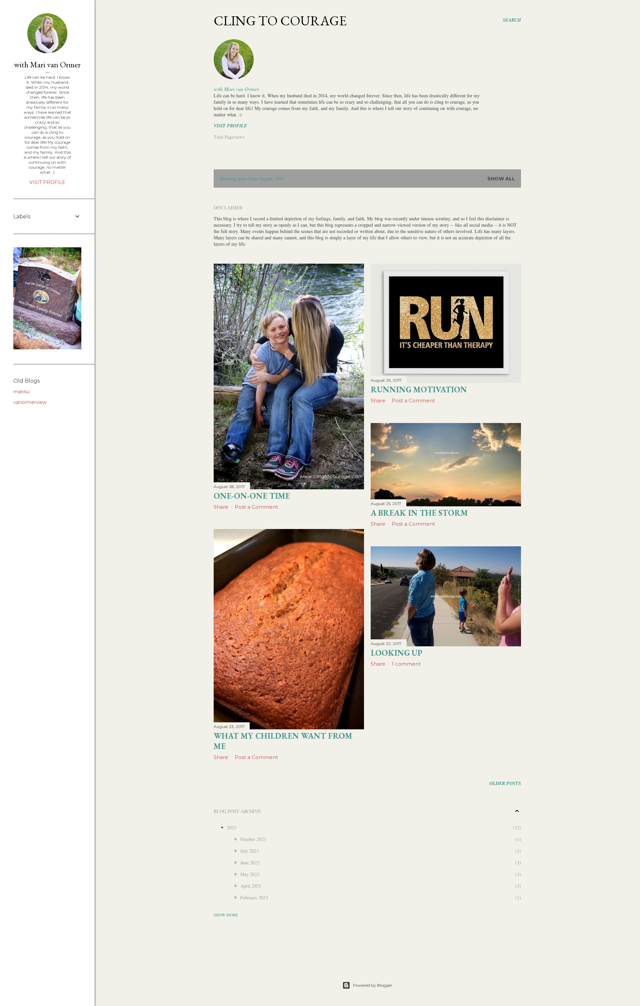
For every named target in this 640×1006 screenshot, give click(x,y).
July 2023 (249, 851)
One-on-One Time (252, 496)
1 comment (406, 664)
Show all (501, 179)
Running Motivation (419, 389)
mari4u (21, 392)
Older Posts (505, 783)
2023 (231, 827)
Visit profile (230, 125)
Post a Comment (256, 507)
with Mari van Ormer (236, 88)
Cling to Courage (280, 20)
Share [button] (221, 507)
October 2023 (253, 839)
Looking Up (396, 653)
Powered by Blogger (372, 985)
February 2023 (254, 897)
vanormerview (30, 402)
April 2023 (250, 886)
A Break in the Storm (419, 513)
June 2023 (249, 862)
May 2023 (249, 874)
